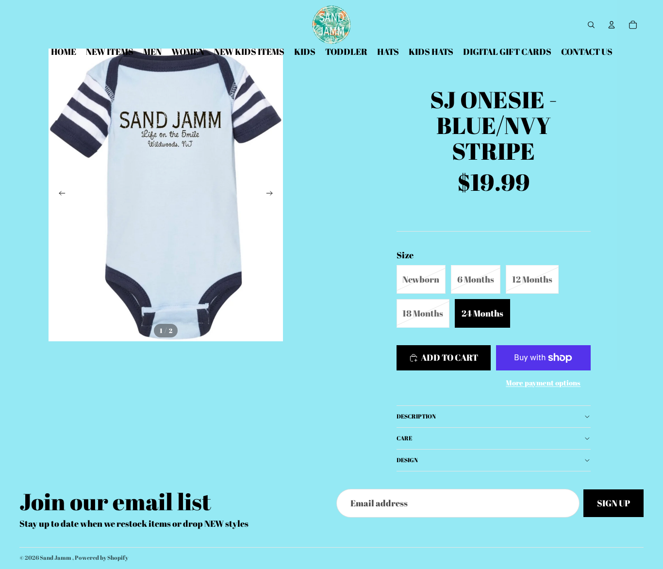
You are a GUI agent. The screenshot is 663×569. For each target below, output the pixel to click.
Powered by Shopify (101, 557)
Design (407, 460)
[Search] (591, 24)
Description (416, 416)
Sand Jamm (56, 557)
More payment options (543, 382)
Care (404, 438)
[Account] (611, 24)
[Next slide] (272, 194)
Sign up (613, 503)
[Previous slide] (59, 194)
